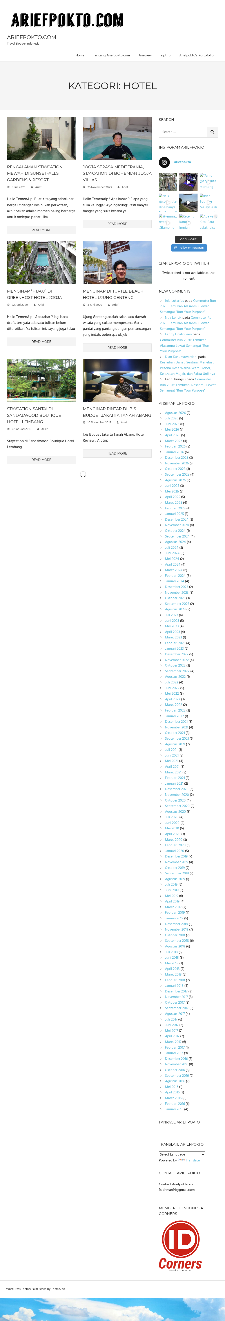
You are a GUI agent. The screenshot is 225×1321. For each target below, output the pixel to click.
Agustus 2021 (175, 744)
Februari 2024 (175, 576)
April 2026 (172, 435)
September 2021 (177, 739)
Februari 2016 (175, 1104)
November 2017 (176, 997)
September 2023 (177, 604)
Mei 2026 (172, 430)
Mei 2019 (171, 896)
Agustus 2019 (175, 879)
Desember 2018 (176, 924)
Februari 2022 (175, 711)
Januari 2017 (174, 1053)
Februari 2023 (175, 643)
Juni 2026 (172, 424)
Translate (193, 1160)
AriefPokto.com (31, 37)
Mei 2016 (171, 1087)
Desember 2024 (177, 520)
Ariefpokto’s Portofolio (196, 55)
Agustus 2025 (175, 480)
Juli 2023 (171, 615)
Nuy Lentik (173, 318)
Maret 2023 (173, 637)
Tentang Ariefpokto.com (111, 55)
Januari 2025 (174, 514)
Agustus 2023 (175, 609)
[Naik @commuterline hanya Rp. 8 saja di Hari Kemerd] (168, 203)
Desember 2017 (176, 991)
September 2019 (177, 873)
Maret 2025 (173, 503)
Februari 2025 (175, 508)
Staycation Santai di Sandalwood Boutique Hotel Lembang (34, 415)
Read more (41, 230)
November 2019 (176, 862)
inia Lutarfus (174, 301)
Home (80, 55)
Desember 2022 (176, 654)
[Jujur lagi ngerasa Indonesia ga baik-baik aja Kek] (168, 182)
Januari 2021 (174, 784)
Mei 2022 (172, 694)
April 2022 (172, 699)
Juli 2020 (171, 817)
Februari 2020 (175, 845)
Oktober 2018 (175, 935)
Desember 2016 (176, 1059)
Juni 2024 (172, 553)
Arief (38, 187)
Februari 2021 (175, 778)
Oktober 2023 (175, 598)
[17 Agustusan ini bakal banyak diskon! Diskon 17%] (188, 203)
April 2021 (172, 767)
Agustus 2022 (175, 677)
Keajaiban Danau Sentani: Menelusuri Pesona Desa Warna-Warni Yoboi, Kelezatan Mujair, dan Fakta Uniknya (188, 368)
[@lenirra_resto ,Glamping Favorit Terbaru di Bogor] (168, 223)
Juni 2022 (172, 688)
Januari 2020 (174, 851)
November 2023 (177, 593)
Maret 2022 (173, 705)
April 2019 (172, 901)
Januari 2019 (174, 918)
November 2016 (176, 1064)
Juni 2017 (171, 1025)
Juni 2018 (172, 958)
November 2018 (176, 930)
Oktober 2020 (175, 800)
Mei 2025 (172, 491)
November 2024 (177, 525)
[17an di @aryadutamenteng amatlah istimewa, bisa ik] (209, 182)
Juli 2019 (171, 885)
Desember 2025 (176, 458)
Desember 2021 (176, 722)
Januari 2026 (174, 452)
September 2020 (177, 806)
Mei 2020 (172, 828)
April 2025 (172, 497)
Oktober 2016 (175, 1070)
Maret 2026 (173, 441)
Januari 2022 (174, 716)
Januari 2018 (174, 986)
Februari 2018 (175, 980)
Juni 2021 (172, 755)
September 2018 (177, 941)
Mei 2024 (172, 559)
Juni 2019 (172, 890)
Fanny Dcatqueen (178, 334)
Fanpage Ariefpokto (179, 1122)
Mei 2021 (171, 761)
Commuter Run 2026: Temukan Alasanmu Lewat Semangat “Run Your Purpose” (188, 306)
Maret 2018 (173, 975)
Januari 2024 (174, 581)
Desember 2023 (176, 587)
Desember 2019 (176, 856)
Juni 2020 (172, 823)
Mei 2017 (171, 1031)
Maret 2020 (173, 840)
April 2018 (172, 969)
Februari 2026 (175, 446)
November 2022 (177, 660)
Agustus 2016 (175, 1081)
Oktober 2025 (175, 469)
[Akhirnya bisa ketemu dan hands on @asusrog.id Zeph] (188, 182)
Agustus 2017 (175, 1014)
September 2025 (177, 475)
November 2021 (176, 727)
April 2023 (172, 632)
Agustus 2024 (175, 542)
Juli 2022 (171, 682)
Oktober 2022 (175, 666)
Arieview (145, 55)
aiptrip (166, 55)
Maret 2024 (173, 570)
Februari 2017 (175, 1048)
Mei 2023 (172, 626)
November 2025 (177, 463)
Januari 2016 (174, 1109)
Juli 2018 (171, 952)
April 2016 (172, 1092)
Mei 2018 (171, 963)
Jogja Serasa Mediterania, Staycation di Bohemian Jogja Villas (117, 173)
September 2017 (177, 1008)
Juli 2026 (171, 418)
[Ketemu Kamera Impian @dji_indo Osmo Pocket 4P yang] (188, 223)
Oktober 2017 (175, 1003)
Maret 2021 (173, 772)
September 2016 (177, 1076)
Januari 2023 (174, 649)
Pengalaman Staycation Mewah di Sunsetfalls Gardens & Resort (35, 173)
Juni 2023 (172, 621)
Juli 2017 (171, 1020)
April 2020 (172, 834)
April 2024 (172, 565)
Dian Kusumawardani (181, 357)
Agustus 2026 (175, 413)
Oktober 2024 (175, 531)
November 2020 (177, 795)
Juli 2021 (171, 750)
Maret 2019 (173, 907)
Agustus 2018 (175, 946)
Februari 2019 (175, 913)
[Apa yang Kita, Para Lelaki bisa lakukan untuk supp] (209, 223)
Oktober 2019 (175, 868)
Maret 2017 (173, 1042)
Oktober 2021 (175, 733)
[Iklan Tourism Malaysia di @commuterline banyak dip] (209, 203)
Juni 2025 (172, 486)
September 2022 (177, 671)
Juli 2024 (171, 548)
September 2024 (177, 536)
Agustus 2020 (175, 812)
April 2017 (172, 1036)
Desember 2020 (177, 789)
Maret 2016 (173, 1098)
